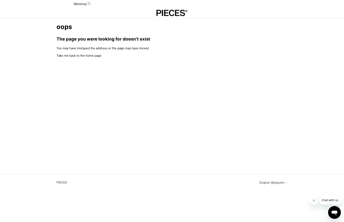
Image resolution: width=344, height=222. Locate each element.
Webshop (81, 4)
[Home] (172, 13)
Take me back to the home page (79, 55)
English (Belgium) (272, 182)
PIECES (62, 182)
